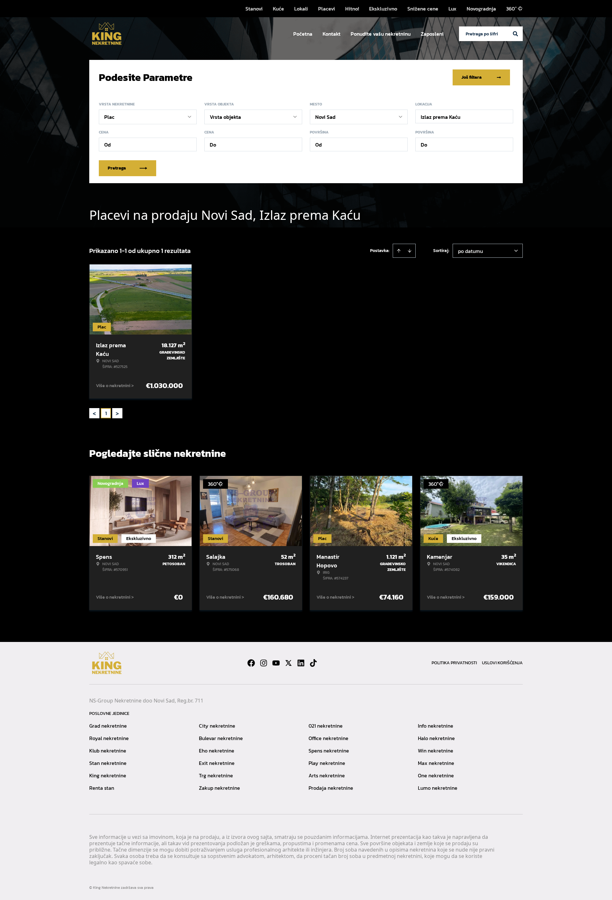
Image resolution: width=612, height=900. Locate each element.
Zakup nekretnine (219, 788)
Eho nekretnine (216, 750)
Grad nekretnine (108, 726)
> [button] (117, 413)
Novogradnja (481, 8)
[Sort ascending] (399, 250)
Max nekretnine (436, 763)
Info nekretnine (435, 726)
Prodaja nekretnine (331, 788)
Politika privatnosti (454, 662)
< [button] (94, 413)
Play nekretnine (327, 763)
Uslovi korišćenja (502, 662)
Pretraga (117, 168)
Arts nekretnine (327, 775)
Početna (302, 34)
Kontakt (331, 34)
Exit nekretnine (217, 763)
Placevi (326, 8)
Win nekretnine (435, 750)
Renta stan (101, 788)
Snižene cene (422, 8)
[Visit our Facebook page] (251, 663)
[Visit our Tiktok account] (313, 663)
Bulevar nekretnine (221, 738)
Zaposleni (432, 34)
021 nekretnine (326, 726)
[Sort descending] (409, 250)
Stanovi (254, 8)
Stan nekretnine (108, 763)
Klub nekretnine (107, 750)
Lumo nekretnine (437, 788)
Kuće (278, 8)
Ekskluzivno (383, 8)
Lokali (301, 8)
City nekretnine (217, 726)
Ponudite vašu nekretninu (381, 34)
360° (511, 8)
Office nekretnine (328, 738)
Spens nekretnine (329, 750)
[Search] (515, 33)
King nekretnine (107, 775)
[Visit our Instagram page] (263, 663)
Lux (452, 8)
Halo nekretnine (436, 738)
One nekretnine (436, 775)
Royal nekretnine (109, 738)
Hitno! (352, 8)
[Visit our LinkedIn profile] (301, 663)
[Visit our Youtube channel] (276, 663)
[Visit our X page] (288, 663)
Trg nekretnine (216, 775)
